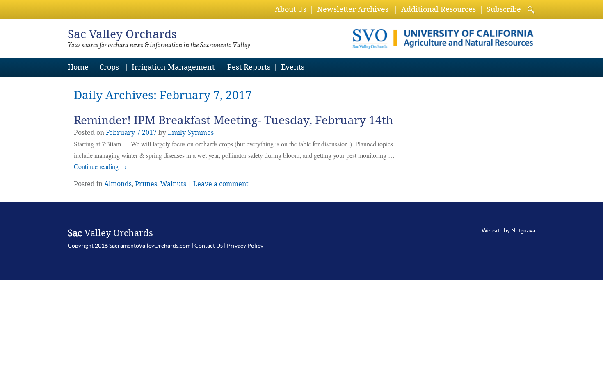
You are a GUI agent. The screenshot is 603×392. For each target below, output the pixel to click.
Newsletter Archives (352, 9)
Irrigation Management (173, 67)
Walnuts (173, 184)
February (120, 132)
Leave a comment (221, 184)
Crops (109, 67)
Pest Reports (248, 67)
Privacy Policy (245, 245)
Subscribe (504, 9)
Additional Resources (438, 9)
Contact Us (208, 245)
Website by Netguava (508, 230)
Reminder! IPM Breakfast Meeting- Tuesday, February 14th (233, 120)
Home (78, 67)
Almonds (118, 184)
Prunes (146, 184)
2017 (149, 132)
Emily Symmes (191, 132)
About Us (290, 9)
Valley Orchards (122, 34)
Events (292, 67)
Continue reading (100, 166)
